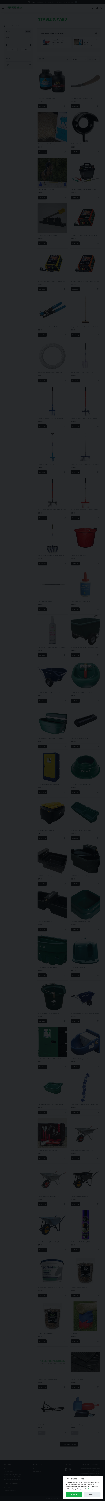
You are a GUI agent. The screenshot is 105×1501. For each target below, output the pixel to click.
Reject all (92, 1494)
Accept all (74, 1494)
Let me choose (92, 1489)
